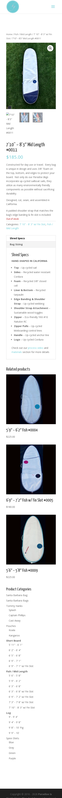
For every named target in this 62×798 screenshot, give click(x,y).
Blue (11, 742)
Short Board (13, 640)
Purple (12, 758)
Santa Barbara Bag (16, 595)
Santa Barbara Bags (17, 600)
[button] (50, 48)
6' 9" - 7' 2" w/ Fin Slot (21, 696)
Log (8, 713)
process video (35, 347)
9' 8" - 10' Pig (16, 727)
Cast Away (14, 620)
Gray (11, 747)
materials (17, 352)
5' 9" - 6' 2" (15, 681)
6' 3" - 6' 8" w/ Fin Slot (21, 691)
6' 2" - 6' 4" (15, 650)
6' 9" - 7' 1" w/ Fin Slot (21, 666)
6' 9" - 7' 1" (15, 660)
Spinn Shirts (12, 738)
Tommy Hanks (14, 606)
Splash (12, 610)
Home (9, 34)
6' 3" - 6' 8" (15, 686)
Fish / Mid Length (23, 34)
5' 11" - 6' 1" (15, 644)
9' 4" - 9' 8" (15, 722)
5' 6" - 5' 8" (15, 675)
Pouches (11, 626)
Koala (12, 630)
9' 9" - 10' (14, 733)
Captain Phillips (17, 615)
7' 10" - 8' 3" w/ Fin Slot (32, 224)
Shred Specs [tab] (17, 238)
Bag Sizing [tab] (16, 244)
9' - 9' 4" (13, 716)
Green (12, 753)
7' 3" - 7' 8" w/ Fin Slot (21, 702)
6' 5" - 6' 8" (15, 655)
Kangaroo (14, 635)
